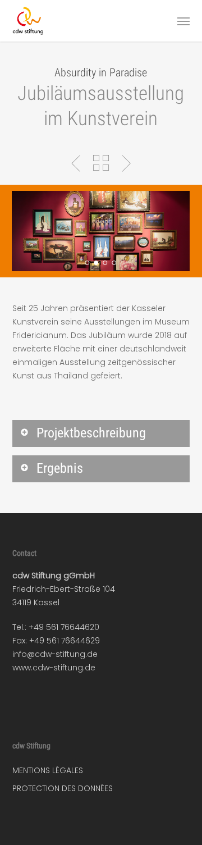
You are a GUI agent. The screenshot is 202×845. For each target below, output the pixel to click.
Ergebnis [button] (59, 468)
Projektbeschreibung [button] (91, 433)
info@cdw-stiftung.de (55, 654)
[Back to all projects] (101, 162)
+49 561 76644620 (64, 627)
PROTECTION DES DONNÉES (62, 788)
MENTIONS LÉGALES (47, 770)
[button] (183, 20)
